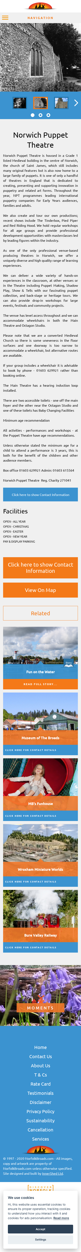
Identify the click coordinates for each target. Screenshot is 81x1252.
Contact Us (40, 1056)
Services (40, 1138)
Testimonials (40, 1092)
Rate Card (41, 1083)
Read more (61, 1218)
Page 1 (32, 115)
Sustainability (40, 1120)
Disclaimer (40, 1102)
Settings (40, 1239)
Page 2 (40, 115)
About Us (40, 1065)
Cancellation (40, 1129)
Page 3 (48, 115)
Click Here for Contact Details (30, 749)
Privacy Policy (40, 1111)
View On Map (40, 590)
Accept (40, 1229)
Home (40, 1047)
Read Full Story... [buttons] (40, 684)
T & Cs (40, 1074)
